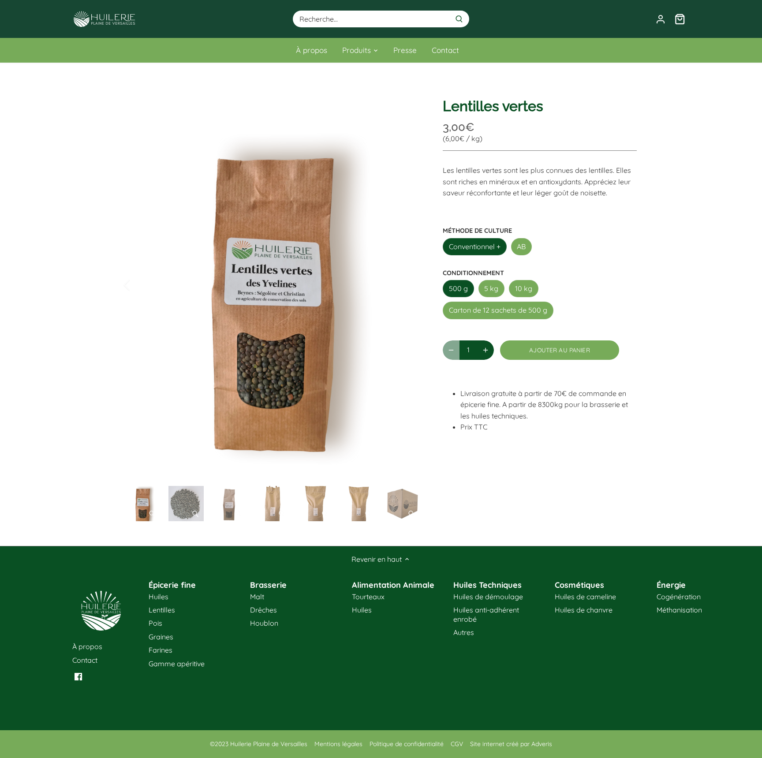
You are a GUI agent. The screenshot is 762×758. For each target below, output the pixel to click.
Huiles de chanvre (584, 609)
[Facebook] (78, 676)
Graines (161, 636)
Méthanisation (679, 609)
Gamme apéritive (177, 663)
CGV (457, 744)
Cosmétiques (579, 585)
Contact (84, 660)
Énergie (671, 585)
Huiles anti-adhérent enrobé (486, 614)
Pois (155, 623)
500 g (458, 288)
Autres (463, 632)
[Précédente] (138, 285)
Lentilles (162, 609)
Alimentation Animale (393, 585)
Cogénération (679, 596)
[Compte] (660, 19)
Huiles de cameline (585, 596)
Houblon (264, 623)
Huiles (158, 596)
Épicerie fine (172, 585)
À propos (87, 646)
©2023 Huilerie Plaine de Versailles (258, 744)
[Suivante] (408, 285)
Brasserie (268, 585)
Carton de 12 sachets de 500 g (498, 310)
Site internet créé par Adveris (511, 744)
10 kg (523, 288)
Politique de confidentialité (407, 744)
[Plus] (485, 350)
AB (521, 246)
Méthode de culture (477, 231)
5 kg (491, 288)
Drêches (263, 609)
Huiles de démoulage (488, 596)
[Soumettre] (459, 19)
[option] (273, 284)
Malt (257, 596)
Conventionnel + (475, 246)
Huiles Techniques (487, 585)
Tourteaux (368, 596)
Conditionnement (473, 273)
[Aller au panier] (680, 19)
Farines (160, 650)
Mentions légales (338, 744)
